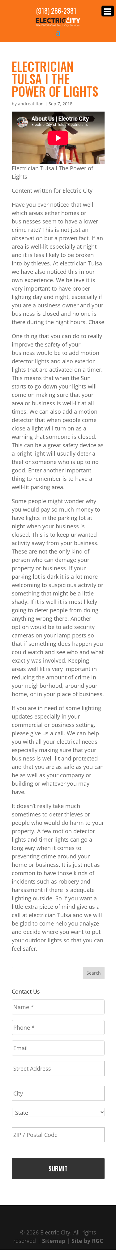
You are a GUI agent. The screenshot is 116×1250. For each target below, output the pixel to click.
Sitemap (53, 1240)
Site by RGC (87, 1240)
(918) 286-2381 (56, 11)
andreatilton (31, 104)
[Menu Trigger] (107, 11)
